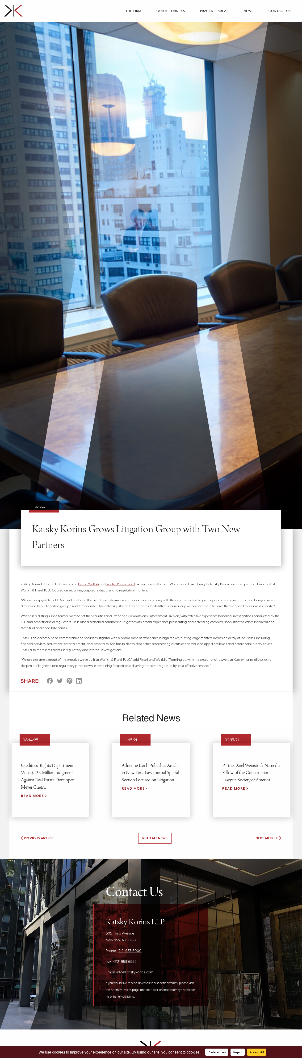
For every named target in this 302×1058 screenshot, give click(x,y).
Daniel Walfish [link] (88, 584)
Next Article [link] (267, 838)
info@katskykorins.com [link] (134, 972)
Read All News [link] (155, 838)
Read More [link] (32, 796)
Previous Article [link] (38, 838)
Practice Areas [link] (214, 11)
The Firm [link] (133, 11)
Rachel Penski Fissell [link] (120, 584)
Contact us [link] (279, 11)
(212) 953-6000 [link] (129, 951)
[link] (40, 11)
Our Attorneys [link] (170, 11)
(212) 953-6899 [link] (125, 962)
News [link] (248, 11)
